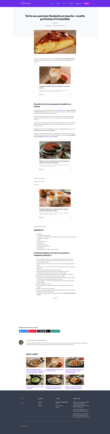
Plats (58, 3)
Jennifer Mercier (55, 23)
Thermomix (78, 3)
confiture (57, 118)
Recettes (52, 3)
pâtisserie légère (48, 136)
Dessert (40, 404)
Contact (86, 3)
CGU (57, 404)
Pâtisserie (64, 3)
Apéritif (71, 3)
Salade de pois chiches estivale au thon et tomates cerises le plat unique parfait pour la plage (81, 415)
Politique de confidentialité (62, 402)
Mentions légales (59, 405)
